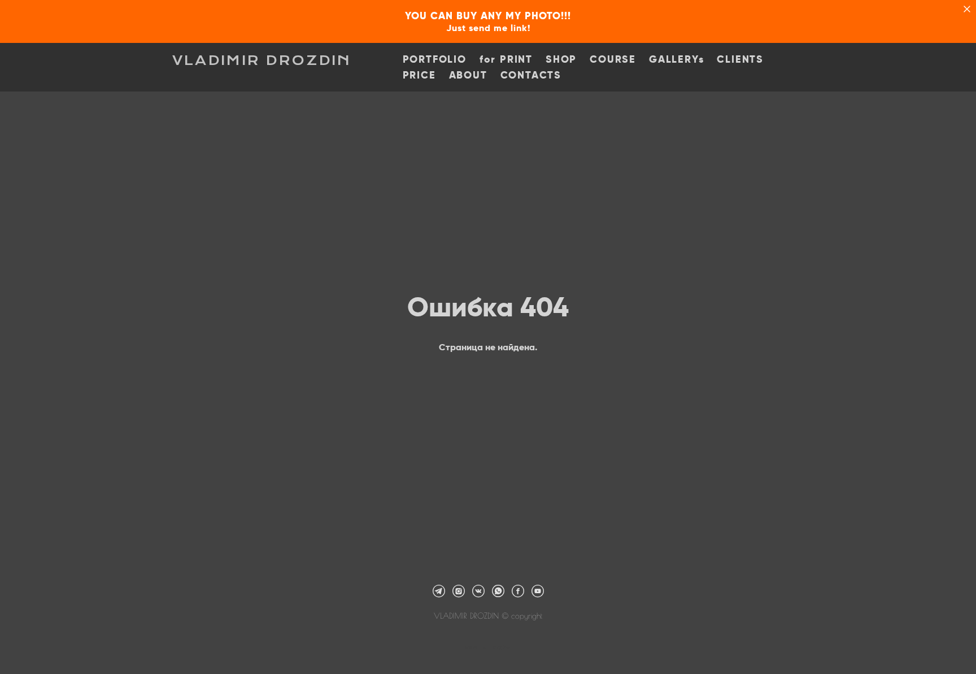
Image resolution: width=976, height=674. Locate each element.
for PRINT (506, 59)
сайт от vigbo (488, 647)
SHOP (561, 59)
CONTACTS (530, 75)
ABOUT (468, 75)
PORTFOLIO (435, 59)
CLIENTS (740, 59)
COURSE (613, 59)
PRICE (419, 75)
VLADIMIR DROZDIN (262, 60)
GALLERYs (676, 59)
